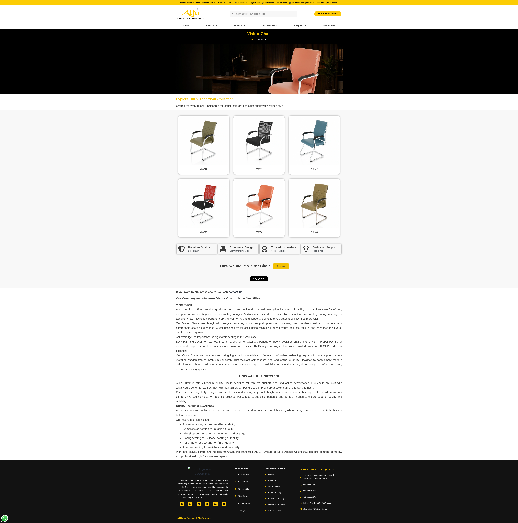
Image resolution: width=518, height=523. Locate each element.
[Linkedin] (199, 504)
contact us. (236, 291)
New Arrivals (329, 25)
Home (186, 25)
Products (238, 25)
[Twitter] (207, 504)
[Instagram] (190, 504)
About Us (209, 25)
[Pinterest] (215, 504)
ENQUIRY (299, 25)
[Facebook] (182, 504)
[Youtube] (224, 504)
